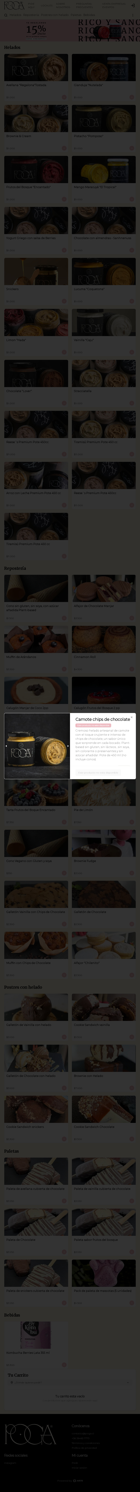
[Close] (131, 717)
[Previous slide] (6, 746)
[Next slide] (68, 746)
